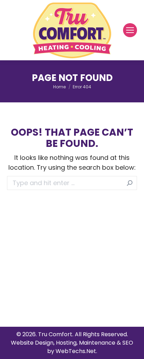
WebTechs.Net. (76, 351)
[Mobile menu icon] (130, 30)
